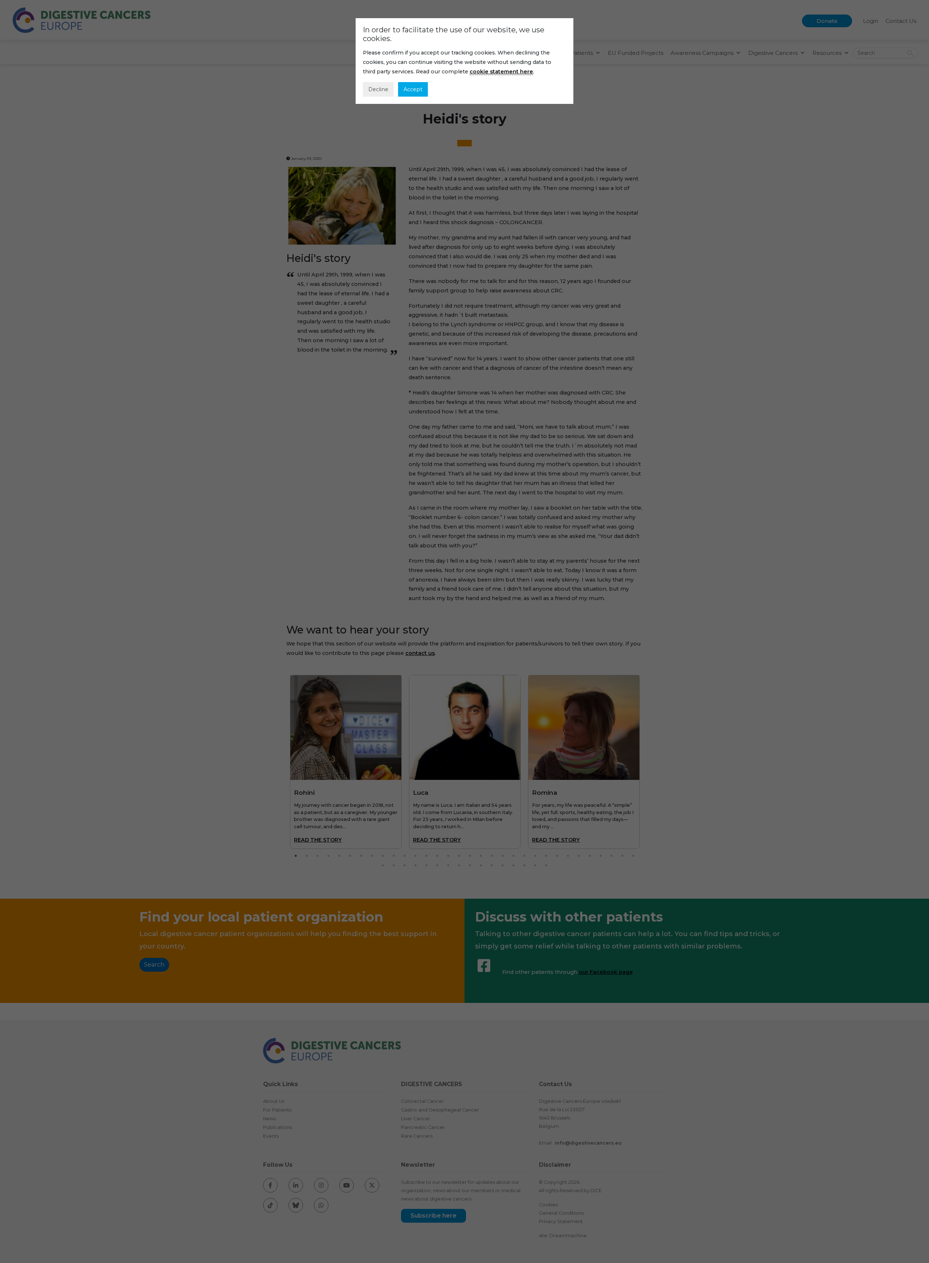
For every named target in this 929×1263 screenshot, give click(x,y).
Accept (413, 89)
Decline (378, 89)
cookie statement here (501, 71)
